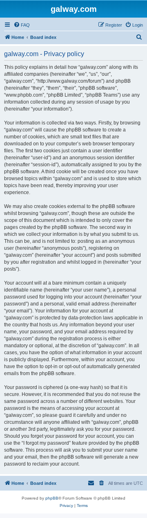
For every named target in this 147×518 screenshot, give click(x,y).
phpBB (51, 498)
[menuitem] (21, 25)
